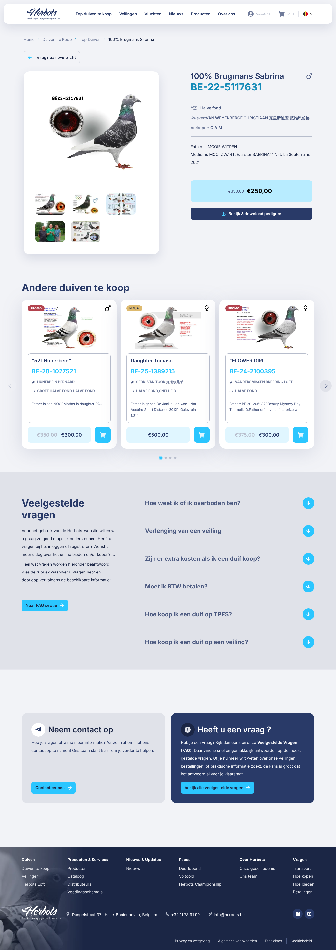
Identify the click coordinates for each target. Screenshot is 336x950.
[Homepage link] (43, 14)
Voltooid (186, 876)
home (29, 39)
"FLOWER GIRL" (266, 374)
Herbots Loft (33, 884)
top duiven (90, 39)
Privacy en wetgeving (192, 941)
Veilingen (30, 876)
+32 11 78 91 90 (185, 914)
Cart (286, 14)
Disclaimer (273, 941)
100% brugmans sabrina (131, 39)
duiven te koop (57, 39)
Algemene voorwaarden (237, 941)
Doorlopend (190, 868)
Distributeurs (79, 884)
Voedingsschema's (85, 892)
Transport (302, 868)
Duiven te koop (35, 868)
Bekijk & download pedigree (255, 213)
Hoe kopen (303, 876)
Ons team (248, 876)
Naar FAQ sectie (41, 605)
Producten (77, 868)
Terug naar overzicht (55, 57)
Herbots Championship (200, 884)
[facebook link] (298, 914)
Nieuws (133, 868)
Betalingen (303, 892)
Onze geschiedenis (257, 868)
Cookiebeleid (301, 941)
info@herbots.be (229, 914)
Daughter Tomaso (168, 374)
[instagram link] (309, 914)
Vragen (300, 859)
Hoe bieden (303, 884)
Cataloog (75, 876)
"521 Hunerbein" (69, 374)
